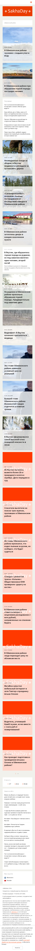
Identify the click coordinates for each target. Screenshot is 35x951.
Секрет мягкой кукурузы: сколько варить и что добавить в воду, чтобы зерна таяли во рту (16, 864)
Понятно (17, 947)
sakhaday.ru (14, 912)
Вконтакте (10, 877)
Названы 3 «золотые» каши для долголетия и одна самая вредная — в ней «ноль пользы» (17, 805)
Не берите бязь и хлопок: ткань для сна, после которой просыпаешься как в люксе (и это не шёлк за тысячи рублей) (16, 838)
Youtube (9, 880)
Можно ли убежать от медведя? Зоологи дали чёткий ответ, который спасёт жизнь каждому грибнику (17, 797)
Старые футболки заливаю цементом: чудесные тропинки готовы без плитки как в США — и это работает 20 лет (17, 813)
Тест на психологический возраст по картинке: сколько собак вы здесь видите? (15, 856)
